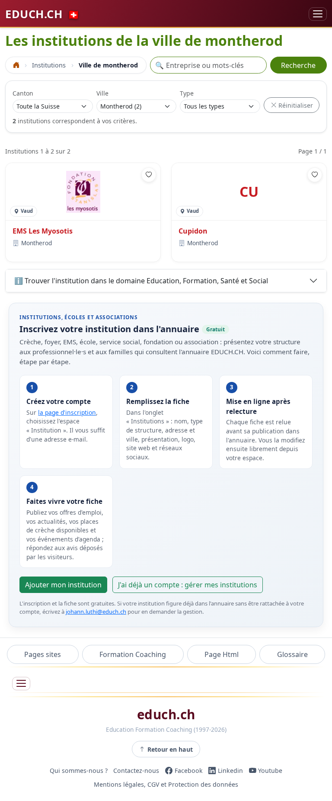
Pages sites (42, 654)
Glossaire (292, 654)
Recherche (298, 65)
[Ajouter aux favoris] (148, 174)
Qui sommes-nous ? (79, 770)
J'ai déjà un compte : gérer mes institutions (187, 585)
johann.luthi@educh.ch (96, 611)
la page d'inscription (67, 412)
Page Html (221, 654)
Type (187, 93)
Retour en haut (170, 749)
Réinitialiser (295, 105)
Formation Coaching (132, 654)
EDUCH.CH (42, 13)
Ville (102, 93)
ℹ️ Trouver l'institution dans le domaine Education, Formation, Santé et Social (141, 280)
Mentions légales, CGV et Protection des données (166, 784)
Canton (23, 93)
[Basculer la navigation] (318, 14)
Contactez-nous (136, 770)
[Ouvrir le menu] (21, 683)
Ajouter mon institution (63, 585)
